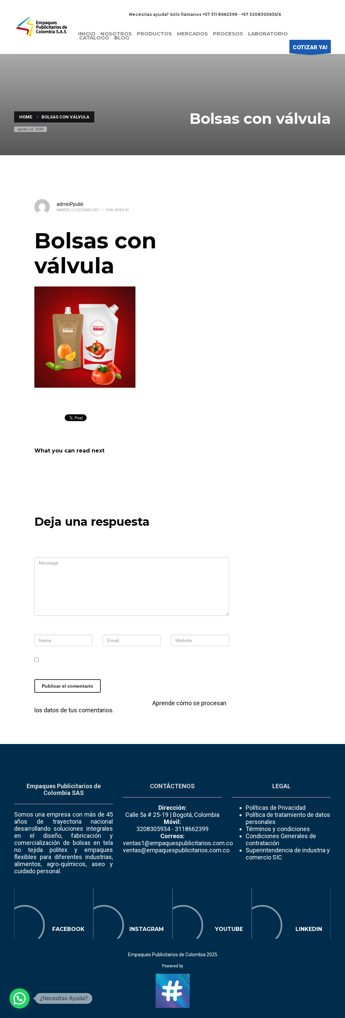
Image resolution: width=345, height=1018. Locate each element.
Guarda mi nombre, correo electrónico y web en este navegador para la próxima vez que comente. (129, 670)
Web (177, 629)
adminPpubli (70, 204)
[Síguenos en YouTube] (212, 913)
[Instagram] (316, 14)
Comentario (53, 551)
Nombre (47, 629)
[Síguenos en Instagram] (133, 913)
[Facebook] (306, 14)
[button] (19, 998)
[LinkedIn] (326, 14)
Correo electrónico (131, 629)
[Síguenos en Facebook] (53, 913)
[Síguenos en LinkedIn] (291, 913)
